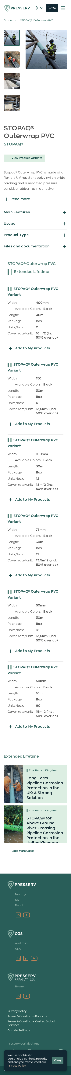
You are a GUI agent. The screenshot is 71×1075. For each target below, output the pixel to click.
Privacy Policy (17, 1011)
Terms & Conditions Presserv (27, 1016)
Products (10, 20)
